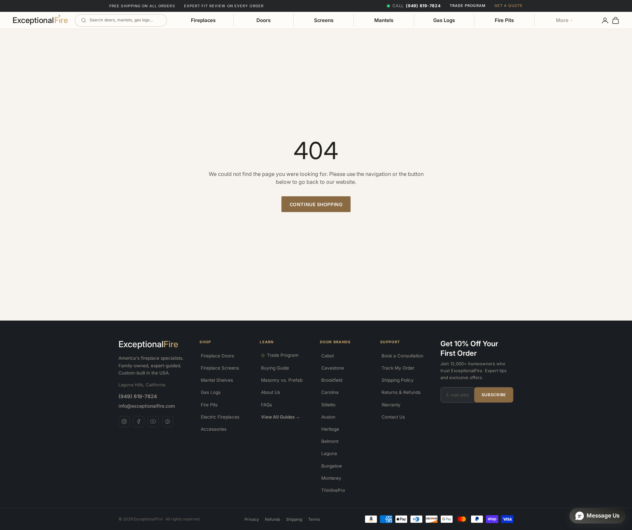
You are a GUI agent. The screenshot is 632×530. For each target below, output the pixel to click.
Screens (323, 20)
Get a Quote (508, 5)
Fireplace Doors (217, 355)
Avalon (328, 417)
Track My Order (398, 368)
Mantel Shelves (217, 380)
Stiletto (328, 404)
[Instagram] (124, 421)
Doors (263, 20)
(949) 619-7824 (137, 396)
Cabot (327, 355)
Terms (314, 519)
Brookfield (331, 380)
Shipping (294, 519)
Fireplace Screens (220, 368)
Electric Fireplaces (220, 417)
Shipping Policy (398, 380)
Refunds (272, 519)
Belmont (329, 441)
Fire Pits (504, 20)
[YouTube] (153, 421)
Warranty (391, 404)
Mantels (383, 20)
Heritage (330, 429)
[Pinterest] (167, 421)
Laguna (329, 453)
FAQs (266, 404)
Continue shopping (316, 204)
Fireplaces (203, 20)
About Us (270, 392)
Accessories (213, 429)
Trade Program (468, 5)
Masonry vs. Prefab (282, 380)
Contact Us (393, 417)
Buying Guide (275, 368)
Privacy (252, 519)
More (562, 20)
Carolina (330, 392)
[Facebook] (138, 421)
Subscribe (494, 394)
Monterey (331, 478)
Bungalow (331, 466)
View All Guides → (280, 417)
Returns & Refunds (401, 392)
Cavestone (332, 368)
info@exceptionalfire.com (146, 406)
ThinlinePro (333, 490)
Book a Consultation (402, 355)
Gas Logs (444, 20)
